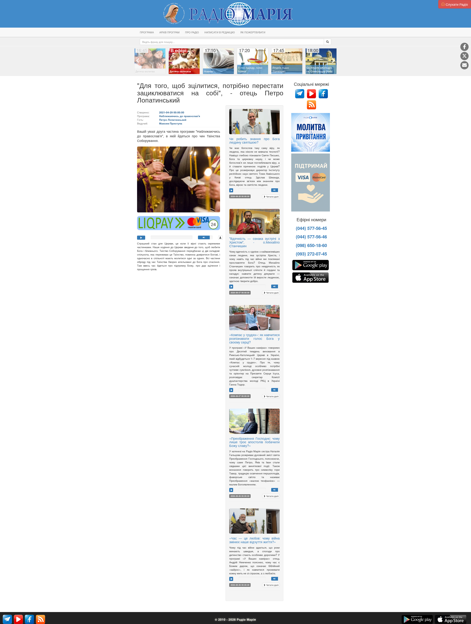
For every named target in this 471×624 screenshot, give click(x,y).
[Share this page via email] (464, 65)
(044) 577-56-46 (311, 236)
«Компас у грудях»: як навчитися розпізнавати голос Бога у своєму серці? (254, 338)
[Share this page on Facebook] (464, 47)
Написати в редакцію (219, 32)
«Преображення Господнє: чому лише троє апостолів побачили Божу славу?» (254, 442)
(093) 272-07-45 (311, 254)
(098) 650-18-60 (311, 245)
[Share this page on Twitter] (464, 56)
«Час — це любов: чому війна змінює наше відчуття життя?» (254, 540)
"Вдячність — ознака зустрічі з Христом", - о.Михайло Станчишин (254, 242)
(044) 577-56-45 (311, 228)
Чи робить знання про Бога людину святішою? (254, 140)
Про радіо (192, 32)
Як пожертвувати (252, 32)
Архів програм (169, 32)
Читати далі (272, 196)
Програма (147, 32)
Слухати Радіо (456, 4)
